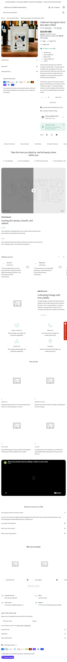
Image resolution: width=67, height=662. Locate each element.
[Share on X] (52, 135)
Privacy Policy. (27, 625)
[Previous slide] (59, 257)
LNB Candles (48, 28)
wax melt (59, 28)
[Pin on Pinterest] (57, 135)
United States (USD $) (9, 645)
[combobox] (33, 12)
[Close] (63, 124)
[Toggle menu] (2, 7)
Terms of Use (20, 625)
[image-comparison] (33, 190)
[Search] (63, 13)
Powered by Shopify (29, 654)
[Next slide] (64, 257)
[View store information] (63, 117)
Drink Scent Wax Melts (13, 18)
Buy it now (53, 102)
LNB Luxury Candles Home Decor (15, 7)
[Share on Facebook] (47, 135)
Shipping (42, 34)
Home (3, 18)
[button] (65, 331)
